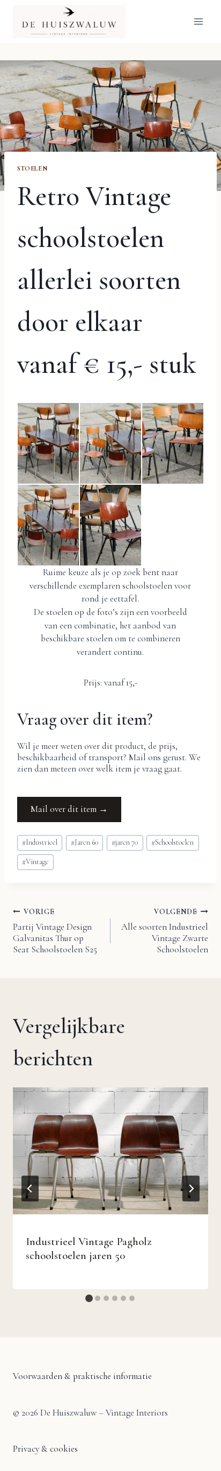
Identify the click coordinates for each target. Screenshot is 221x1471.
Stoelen (32, 168)
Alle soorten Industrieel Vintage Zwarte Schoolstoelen (164, 931)
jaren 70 (125, 842)
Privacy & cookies (45, 1448)
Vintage (35, 861)
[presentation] (110, 1150)
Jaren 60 (84, 842)
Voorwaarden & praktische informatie (82, 1376)
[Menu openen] (198, 21)
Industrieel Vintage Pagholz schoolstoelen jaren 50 (89, 1248)
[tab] (89, 1298)
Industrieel (39, 842)
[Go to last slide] (30, 1188)
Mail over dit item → (69, 809)
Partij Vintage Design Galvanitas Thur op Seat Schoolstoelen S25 (55, 931)
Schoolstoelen (172, 842)
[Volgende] (191, 1188)
